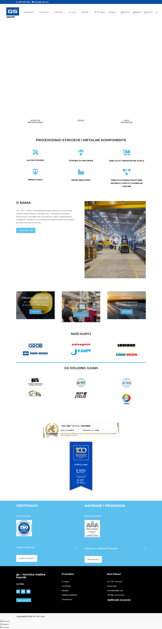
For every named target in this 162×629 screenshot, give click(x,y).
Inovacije (72, 12)
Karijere (85, 12)
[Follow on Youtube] (28, 592)
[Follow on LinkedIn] (23, 591)
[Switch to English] (137, 16)
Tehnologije (44, 12)
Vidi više (35, 311)
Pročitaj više (81, 314)
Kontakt (112, 12)
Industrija (59, 12)
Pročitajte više (25, 230)
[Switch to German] (148, 16)
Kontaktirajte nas (115, 590)
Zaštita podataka (69, 595)
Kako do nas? (23, 600)
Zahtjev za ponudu (115, 595)
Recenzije (111, 586)
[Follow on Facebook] (18, 591)
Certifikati (26, 558)
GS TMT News (99, 12)
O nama (65, 581)
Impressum (67, 599)
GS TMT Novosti (114, 581)
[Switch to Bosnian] (5, 621)
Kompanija (28, 12)
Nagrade (93, 559)
